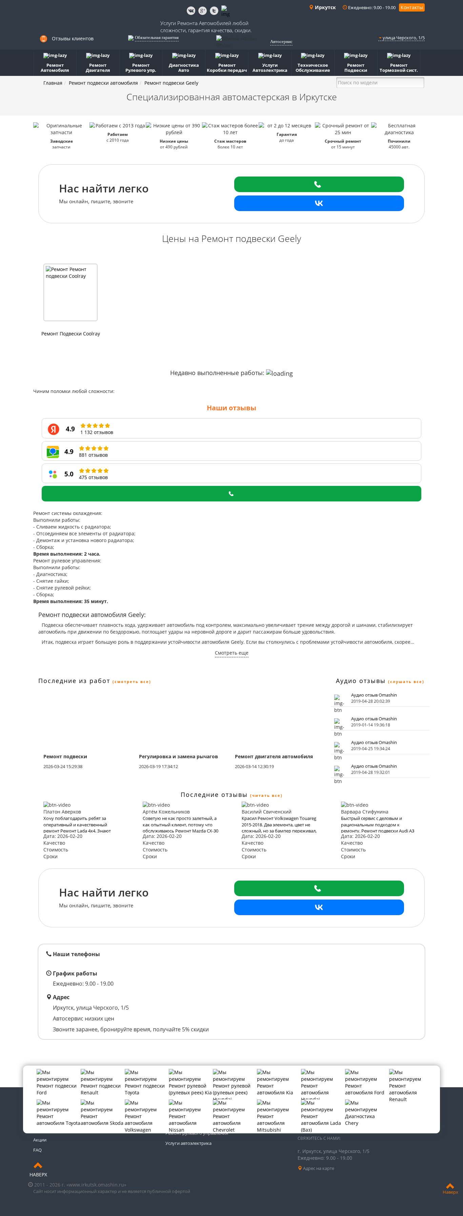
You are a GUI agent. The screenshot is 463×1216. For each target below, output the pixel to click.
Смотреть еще (231, 653)
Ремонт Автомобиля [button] (55, 67)
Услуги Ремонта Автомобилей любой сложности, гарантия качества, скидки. (206, 27)
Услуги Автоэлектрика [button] (270, 67)
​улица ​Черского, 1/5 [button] (403, 38)
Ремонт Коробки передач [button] (227, 67)
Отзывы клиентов (73, 38)
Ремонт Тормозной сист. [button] (399, 67)
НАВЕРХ (38, 1174)
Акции (39, 1140)
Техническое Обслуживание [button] (313, 67)
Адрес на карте (318, 1168)
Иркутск (325, 7)
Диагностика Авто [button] (184, 67)
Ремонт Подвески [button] (355, 67)
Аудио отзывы (361, 681)
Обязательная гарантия (157, 37)
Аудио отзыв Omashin (374, 695)
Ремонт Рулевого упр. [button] (140, 67)
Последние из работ (74, 681)
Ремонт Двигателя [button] (98, 67)
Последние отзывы (214, 794)
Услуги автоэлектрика (188, 1143)
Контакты (412, 7)
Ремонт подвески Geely (171, 83)
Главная (52, 83)
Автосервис (281, 41)
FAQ (37, 1150)
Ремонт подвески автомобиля (103, 83)
